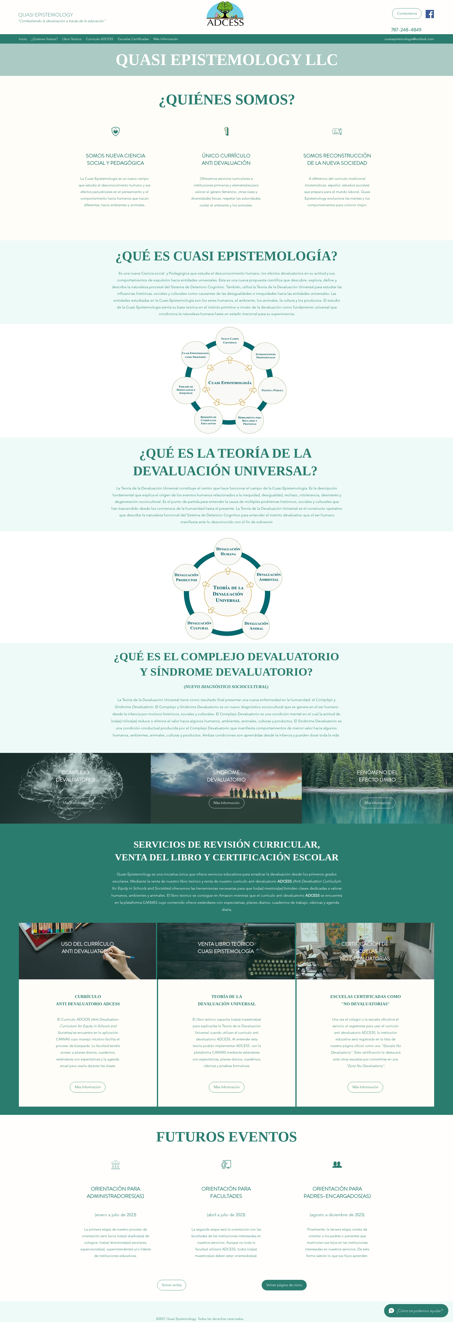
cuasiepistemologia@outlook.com (409, 39)
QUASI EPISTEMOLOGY (45, 14)
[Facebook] (430, 14)
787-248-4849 (406, 29)
